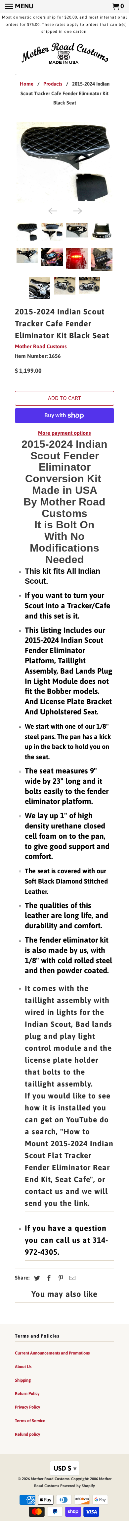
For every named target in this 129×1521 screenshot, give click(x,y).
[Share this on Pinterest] (60, 1278)
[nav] (19, 6)
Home (26, 84)
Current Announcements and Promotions (52, 1353)
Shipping (23, 1380)
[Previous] (52, 210)
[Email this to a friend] (71, 1278)
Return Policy (27, 1393)
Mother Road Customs (41, 346)
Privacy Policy (27, 1407)
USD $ (65, 1468)
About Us (23, 1366)
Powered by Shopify (77, 1486)
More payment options (64, 433)
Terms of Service (30, 1420)
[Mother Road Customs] (64, 53)
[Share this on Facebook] (48, 1278)
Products (52, 84)
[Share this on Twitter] (36, 1278)
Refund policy (27, 1434)
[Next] (77, 210)
